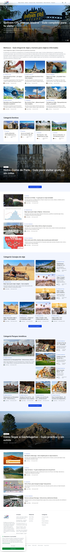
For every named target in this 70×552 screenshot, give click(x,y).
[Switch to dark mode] (65, 3)
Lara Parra (5, 175)
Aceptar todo (13, 548)
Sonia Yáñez (6, 32)
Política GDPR (34, 545)
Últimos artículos (21, 2)
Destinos (26, 2)
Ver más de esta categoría (34, 186)
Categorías (44, 514)
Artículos (18, 514)
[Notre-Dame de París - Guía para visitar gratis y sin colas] (35, 163)
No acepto (13, 545)
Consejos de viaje (32, 2)
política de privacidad (6, 543)
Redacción (31, 514)
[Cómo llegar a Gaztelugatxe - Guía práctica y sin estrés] (35, 430)
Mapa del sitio (46, 545)
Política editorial (40, 545)
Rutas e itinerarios (47, 2)
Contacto (29, 545)
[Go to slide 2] (66, 40)
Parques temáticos (39, 2)
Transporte (53, 2)
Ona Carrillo (6, 442)
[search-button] (62, 2)
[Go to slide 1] (65, 40)
